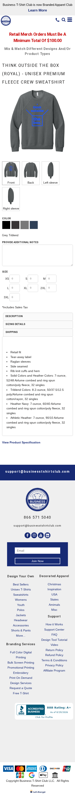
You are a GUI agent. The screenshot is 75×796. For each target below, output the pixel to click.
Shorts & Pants (21, 630)
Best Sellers (21, 584)
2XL (43, 288)
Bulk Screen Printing (21, 662)
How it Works (54, 624)
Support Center (54, 629)
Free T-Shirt (21, 693)
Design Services (20, 683)
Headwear (21, 620)
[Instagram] (34, 535)
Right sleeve (11, 208)
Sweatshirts (20, 594)
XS (7, 278)
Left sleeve (50, 182)
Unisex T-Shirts (21, 589)
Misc (54, 609)
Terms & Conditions (54, 660)
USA (54, 594)
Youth (21, 605)
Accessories (21, 625)
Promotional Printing (21, 667)
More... (20, 635)
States (54, 599)
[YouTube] (41, 535)
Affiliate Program (54, 670)
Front (11, 182)
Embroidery (20, 672)
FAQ (54, 634)
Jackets (21, 615)
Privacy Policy (54, 665)
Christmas (54, 584)
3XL (6, 297)
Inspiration (54, 589)
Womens (21, 599)
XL (25, 288)
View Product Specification (21, 442)
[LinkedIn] (47, 535)
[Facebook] (27, 535)
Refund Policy (54, 655)
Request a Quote (21, 688)
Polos (20, 610)
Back (31, 182)
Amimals (54, 604)
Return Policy (54, 650)
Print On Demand (20, 677)
